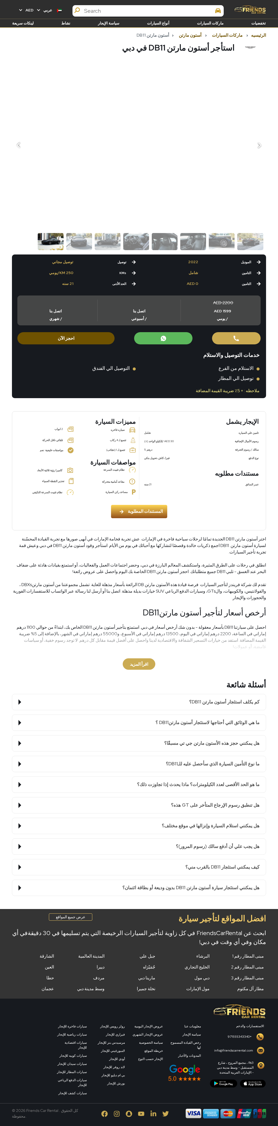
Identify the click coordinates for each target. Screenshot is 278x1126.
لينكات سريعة (23, 23)
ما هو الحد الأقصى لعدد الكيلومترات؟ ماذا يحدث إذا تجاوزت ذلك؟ (198, 784)
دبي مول (202, 978)
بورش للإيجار (116, 1083)
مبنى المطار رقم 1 (248, 956)
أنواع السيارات (158, 23)
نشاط (65, 23)
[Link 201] (239, 1011)
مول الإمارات (198, 989)
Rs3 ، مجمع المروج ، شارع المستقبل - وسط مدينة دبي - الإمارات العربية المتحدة (235, 1068)
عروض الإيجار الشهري (147, 1034)
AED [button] (29, 10)
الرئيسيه (258, 35)
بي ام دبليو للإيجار (113, 1075)
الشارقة (47, 956)
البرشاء (203, 956)
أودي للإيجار (117, 1059)
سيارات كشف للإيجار (72, 1093)
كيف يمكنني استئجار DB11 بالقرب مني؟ (222, 867)
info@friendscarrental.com (233, 1050)
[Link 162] (236, 338)
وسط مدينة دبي (91, 989)
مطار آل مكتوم (250, 989)
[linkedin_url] (154, 1113)
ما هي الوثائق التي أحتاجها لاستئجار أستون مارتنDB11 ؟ (208, 722)
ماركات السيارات (210, 23)
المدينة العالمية (91, 956)
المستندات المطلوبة (145, 511)
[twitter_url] (165, 1113)
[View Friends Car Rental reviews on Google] (166, 1073)
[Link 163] (163, 338)
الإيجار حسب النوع (150, 1059)
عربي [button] (48, 10)
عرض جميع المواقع (70, 916)
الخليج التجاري (197, 967)
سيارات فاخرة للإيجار (72, 1026)
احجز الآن (66, 338)
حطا (50, 978)
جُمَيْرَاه (149, 967)
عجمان (48, 989)
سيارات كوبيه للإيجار (73, 1055)
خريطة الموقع (153, 1051)
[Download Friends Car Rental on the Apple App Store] (253, 1083)
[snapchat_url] (129, 1113)
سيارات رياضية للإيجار (72, 1034)
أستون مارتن (190, 35)
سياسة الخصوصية (151, 1042)
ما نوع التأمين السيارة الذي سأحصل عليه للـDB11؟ (213, 764)
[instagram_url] (117, 1113)
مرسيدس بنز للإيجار (111, 1042)
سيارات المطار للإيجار (72, 1072)
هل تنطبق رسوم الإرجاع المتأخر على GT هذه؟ (215, 805)
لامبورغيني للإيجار (113, 1051)
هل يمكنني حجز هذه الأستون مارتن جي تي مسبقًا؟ (212, 743)
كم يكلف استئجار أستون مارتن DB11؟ (224, 702)
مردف (99, 978)
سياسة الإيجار (108, 23)
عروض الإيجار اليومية (148, 1026)
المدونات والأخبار (189, 1055)
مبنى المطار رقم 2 (247, 967)
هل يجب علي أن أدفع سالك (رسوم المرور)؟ (218, 846)
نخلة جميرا (146, 989)
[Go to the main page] (249, 9)
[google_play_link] (224, 1083)
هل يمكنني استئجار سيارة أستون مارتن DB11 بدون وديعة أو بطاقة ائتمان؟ (191, 888)
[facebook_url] (105, 1113)
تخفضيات (258, 23)
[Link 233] (30, 1045)
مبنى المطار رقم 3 (247, 978)
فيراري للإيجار (115, 1034)
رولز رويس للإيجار (112, 1026)
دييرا (101, 967)
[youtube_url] (141, 1113)
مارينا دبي (146, 978)
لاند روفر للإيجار (114, 1067)
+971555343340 (240, 1036)
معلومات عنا (192, 1026)
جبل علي (147, 956)
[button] (19, 145)
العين (49, 967)
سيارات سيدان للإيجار (72, 1064)
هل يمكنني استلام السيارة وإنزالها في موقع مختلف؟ (211, 826)
